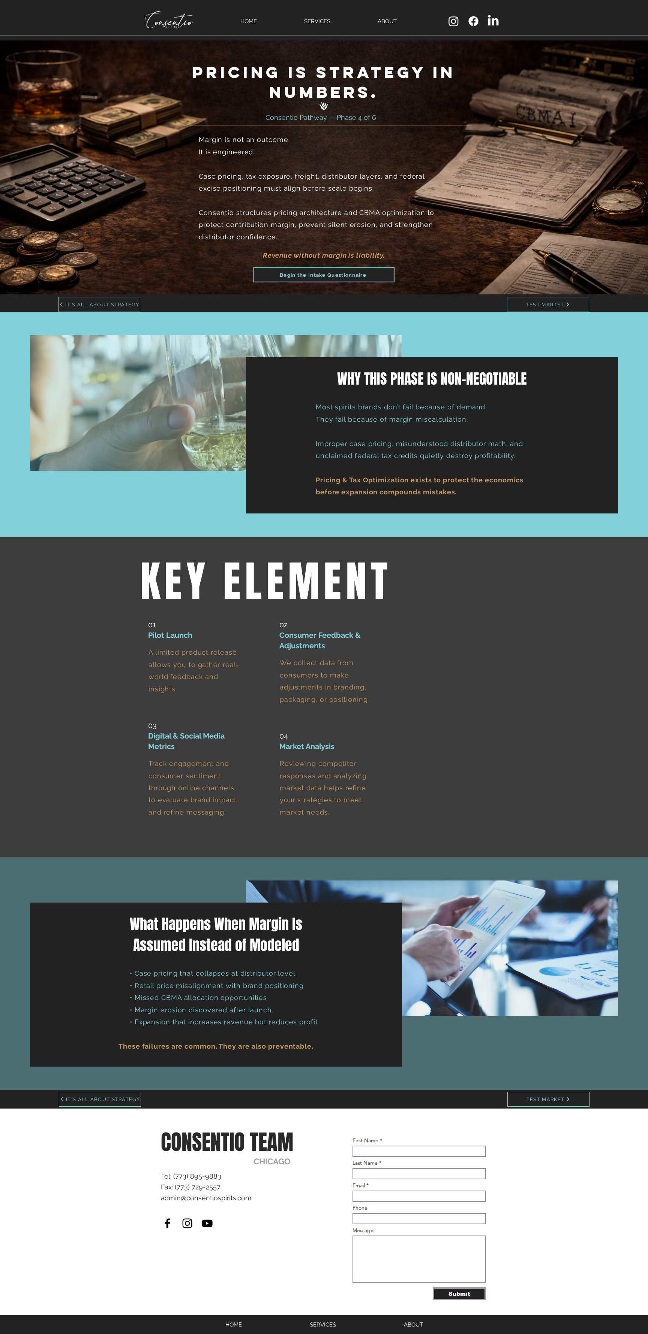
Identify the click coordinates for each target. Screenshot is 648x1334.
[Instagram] (187, 1223)
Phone (360, 1207)
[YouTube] (207, 1223)
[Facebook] (167, 1223)
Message (363, 1230)
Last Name (365, 1162)
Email (358, 1185)
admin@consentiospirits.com (206, 1198)
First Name (365, 1140)
